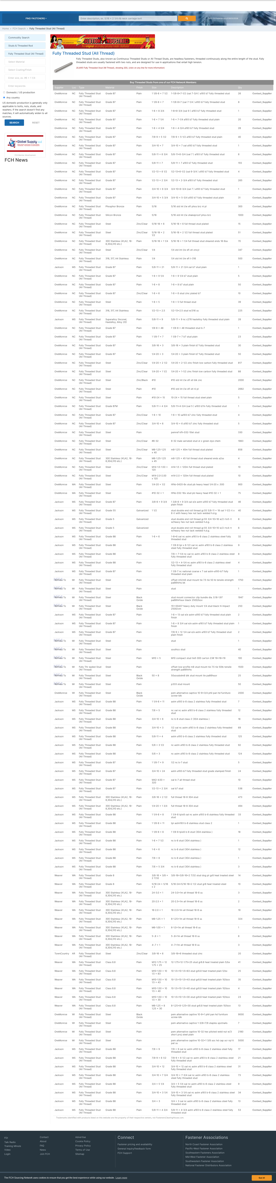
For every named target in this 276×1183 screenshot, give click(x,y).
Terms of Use (82, 1149)
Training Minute (12, 1146)
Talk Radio (10, 1142)
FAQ (42, 1145)
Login (7, 1153)
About (43, 1141)
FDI (6, 1137)
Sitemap (79, 1153)
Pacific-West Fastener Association (203, 1148)
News (43, 1149)
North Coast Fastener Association (203, 1144)
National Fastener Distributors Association (208, 1165)
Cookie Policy (82, 1141)
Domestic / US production (20, 92)
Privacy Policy (83, 1145)
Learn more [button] (121, 1178)
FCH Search (19, 28)
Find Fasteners (35, 18)
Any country (13, 97)
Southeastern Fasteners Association (204, 1152)
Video (7, 1149)
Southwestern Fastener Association (204, 1161)
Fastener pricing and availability (135, 1144)
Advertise (80, 1137)
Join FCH (45, 1153)
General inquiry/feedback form (134, 1148)
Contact (44, 1137)
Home (5, 28)
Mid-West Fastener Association (202, 1156)
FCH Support (125, 1152)
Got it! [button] (262, 1178)
